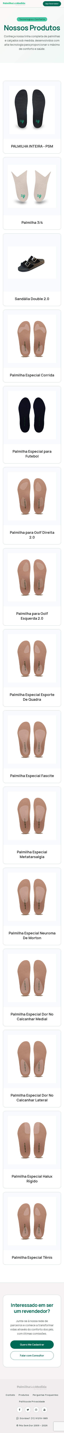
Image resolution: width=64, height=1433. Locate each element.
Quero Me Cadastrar (32, 1344)
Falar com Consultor (32, 1355)
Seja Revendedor (52, 3)
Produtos (24, 1395)
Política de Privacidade (32, 1401)
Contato (10, 1395)
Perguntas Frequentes (45, 1395)
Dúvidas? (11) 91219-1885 (34, 1418)
